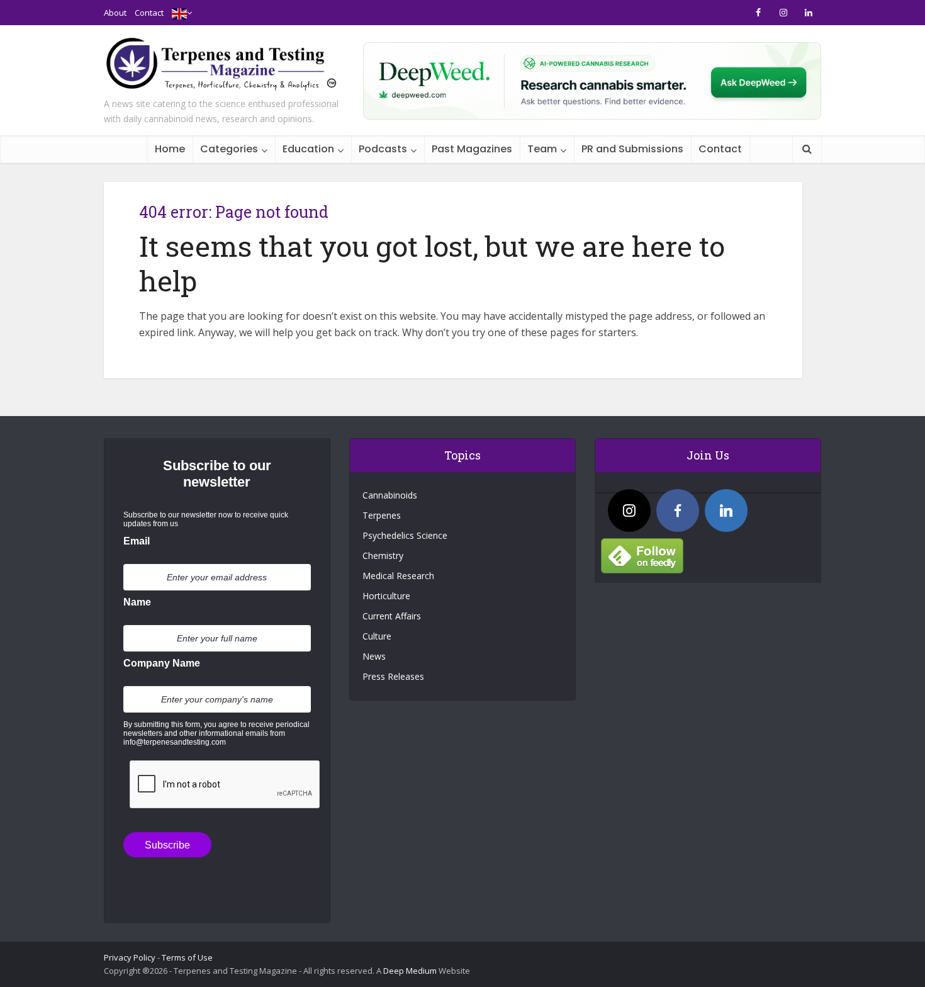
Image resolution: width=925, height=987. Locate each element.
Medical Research (398, 576)
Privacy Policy (129, 957)
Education (308, 149)
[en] (179, 12)
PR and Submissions (632, 149)
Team (542, 149)
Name (137, 602)
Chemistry (382, 555)
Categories (229, 149)
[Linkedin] (726, 510)
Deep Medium (410, 970)
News (374, 656)
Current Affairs (391, 616)
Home (170, 149)
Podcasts (383, 149)
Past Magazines (472, 149)
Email (136, 541)
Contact (149, 12)
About (115, 12)
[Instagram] (629, 510)
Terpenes (381, 515)
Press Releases (393, 676)
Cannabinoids (389, 495)
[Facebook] (677, 510)
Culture (376, 636)
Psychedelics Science (404, 535)
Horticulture (386, 596)
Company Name (161, 663)
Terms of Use (187, 957)
